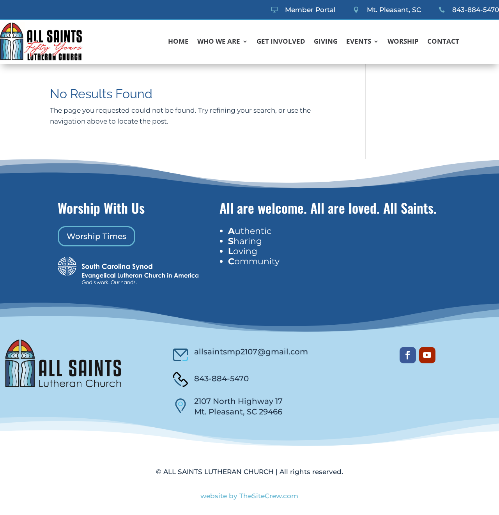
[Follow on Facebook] (408, 355)
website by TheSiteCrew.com (249, 496)
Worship (403, 42)
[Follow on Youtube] (427, 355)
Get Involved (281, 42)
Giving (326, 42)
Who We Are (218, 42)
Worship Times (96, 236)
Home (178, 42)
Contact (443, 42)
